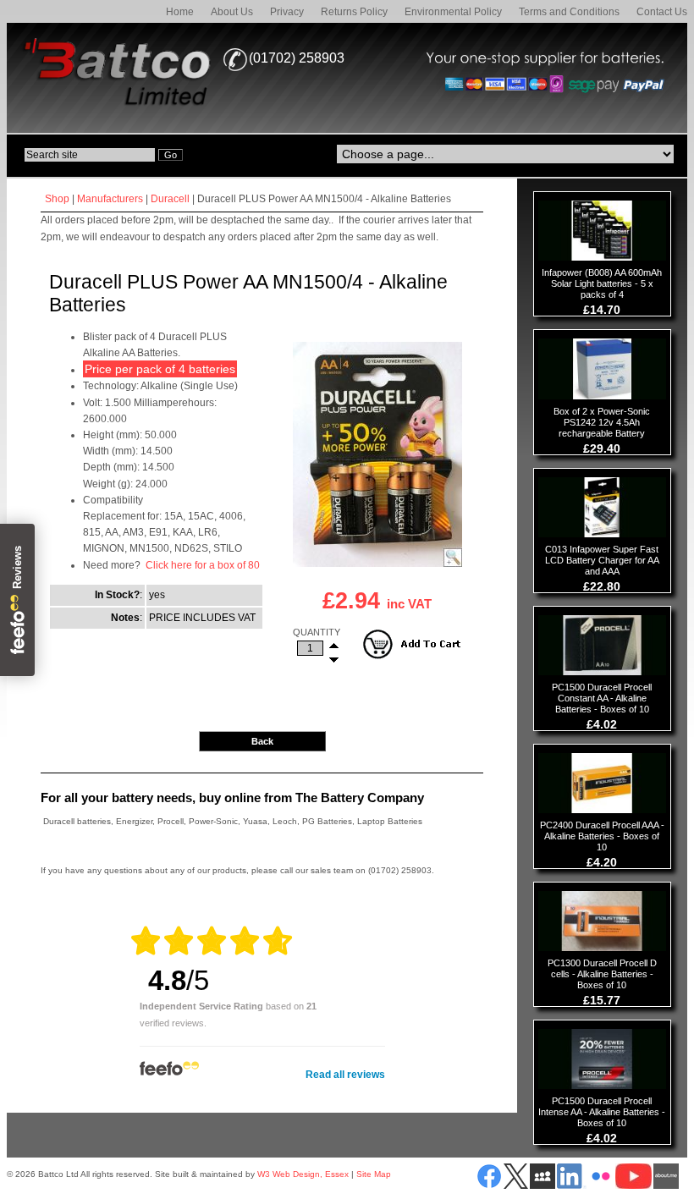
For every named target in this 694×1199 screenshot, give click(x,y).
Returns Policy (354, 12)
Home (180, 12)
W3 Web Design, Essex (303, 1174)
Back (262, 741)
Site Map (373, 1174)
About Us (232, 12)
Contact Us (661, 12)
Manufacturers (110, 199)
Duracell (170, 199)
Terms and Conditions (569, 12)
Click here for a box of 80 (203, 565)
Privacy (287, 12)
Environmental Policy (453, 12)
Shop (57, 199)
